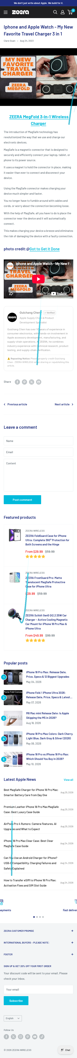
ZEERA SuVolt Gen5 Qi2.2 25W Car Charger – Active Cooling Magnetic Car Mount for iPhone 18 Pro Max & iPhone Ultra (46, 622)
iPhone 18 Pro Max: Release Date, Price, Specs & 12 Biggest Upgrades (47, 674)
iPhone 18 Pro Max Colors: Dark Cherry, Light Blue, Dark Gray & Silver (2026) (49, 736)
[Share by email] (38, 381)
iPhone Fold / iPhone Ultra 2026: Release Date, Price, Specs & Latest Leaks (48, 695)
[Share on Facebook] (17, 381)
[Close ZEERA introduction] (69, 1035)
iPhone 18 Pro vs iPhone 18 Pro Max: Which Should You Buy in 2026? (47, 756)
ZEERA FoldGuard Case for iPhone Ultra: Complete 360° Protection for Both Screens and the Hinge (47, 540)
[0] (70, 12)
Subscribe (16, 1000)
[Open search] (55, 12)
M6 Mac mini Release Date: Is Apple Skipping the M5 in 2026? (47, 715)
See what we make (27, 1050)
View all (68, 779)
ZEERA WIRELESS (35, 530)
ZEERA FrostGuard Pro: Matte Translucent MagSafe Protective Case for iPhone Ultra (45, 582)
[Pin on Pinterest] (24, 381)
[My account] (62, 12)
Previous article (17, 404)
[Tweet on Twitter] (31, 381)
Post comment (22, 499)
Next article (62, 404)
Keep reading (46, 1050)
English (9, 1018)
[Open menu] (5, 12)
